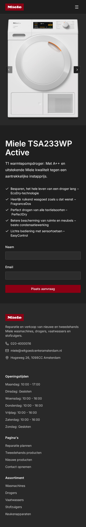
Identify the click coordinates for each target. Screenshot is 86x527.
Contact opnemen (18, 467)
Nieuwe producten (18, 460)
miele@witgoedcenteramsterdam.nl (36, 350)
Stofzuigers (13, 507)
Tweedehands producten (23, 452)
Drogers (11, 493)
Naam (9, 247)
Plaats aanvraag (43, 289)
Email (9, 267)
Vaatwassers (14, 500)
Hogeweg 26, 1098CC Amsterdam (35, 357)
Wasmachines (15, 486)
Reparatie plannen (18, 445)
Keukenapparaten (18, 514)
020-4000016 (21, 343)
